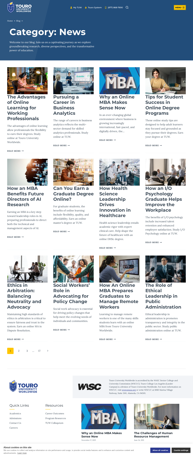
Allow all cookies (160, 450)
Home (10, 21)
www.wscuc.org (129, 390)
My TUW (77, 7)
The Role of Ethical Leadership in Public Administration (163, 296)
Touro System (95, 7)
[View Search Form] (127, 7)
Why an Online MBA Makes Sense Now (117, 102)
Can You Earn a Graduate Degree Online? (73, 193)
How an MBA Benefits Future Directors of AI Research (25, 196)
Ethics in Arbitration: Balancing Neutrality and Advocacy (24, 296)
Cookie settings (181, 450)
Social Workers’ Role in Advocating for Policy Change (71, 293)
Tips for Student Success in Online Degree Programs (164, 105)
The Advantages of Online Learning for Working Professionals (26, 107)
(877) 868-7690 (115, 7)
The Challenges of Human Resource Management (153, 434)
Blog (18, 21)
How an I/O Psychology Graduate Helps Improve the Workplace (163, 199)
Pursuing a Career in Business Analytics (66, 105)
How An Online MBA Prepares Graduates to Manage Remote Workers (118, 296)
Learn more (22, 453)
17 (39, 350)
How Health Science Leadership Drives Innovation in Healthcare (115, 201)
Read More (15, 151)
